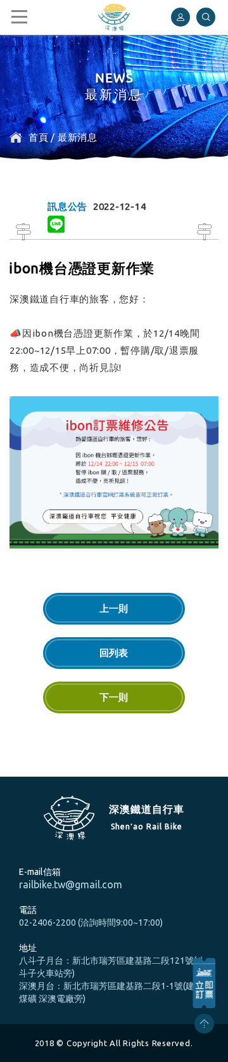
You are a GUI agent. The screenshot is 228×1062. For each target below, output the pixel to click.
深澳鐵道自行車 (114, 17)
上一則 (113, 608)
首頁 (38, 137)
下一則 (113, 697)
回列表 (113, 652)
